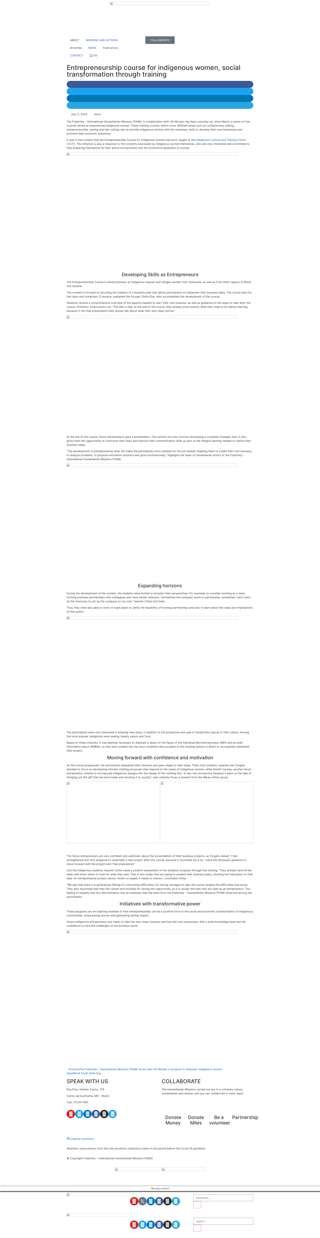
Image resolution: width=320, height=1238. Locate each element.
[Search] (197, 1204)
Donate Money (173, 1120)
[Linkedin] (87, 1114)
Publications (110, 47)
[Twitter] (79, 1114)
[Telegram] (112, 1114)
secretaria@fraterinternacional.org (88, 1123)
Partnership (245, 1117)
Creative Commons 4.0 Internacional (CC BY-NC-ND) (160, 1138)
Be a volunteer (219, 1120)
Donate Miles (196, 1120)
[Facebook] (96, 1114)
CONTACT (76, 55)
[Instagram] (104, 1114)
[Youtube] (71, 1114)
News (97, 114)
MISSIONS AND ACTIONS (102, 40)
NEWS (92, 47)
